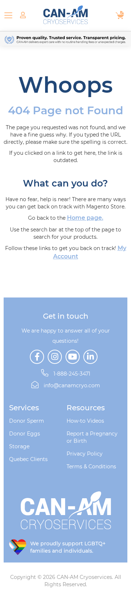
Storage (19, 446)
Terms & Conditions (91, 466)
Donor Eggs (24, 433)
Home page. (85, 217)
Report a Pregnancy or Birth (92, 437)
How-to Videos (85, 421)
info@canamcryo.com (72, 385)
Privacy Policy (85, 453)
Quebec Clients (28, 459)
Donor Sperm (26, 421)
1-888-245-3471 (71, 373)
